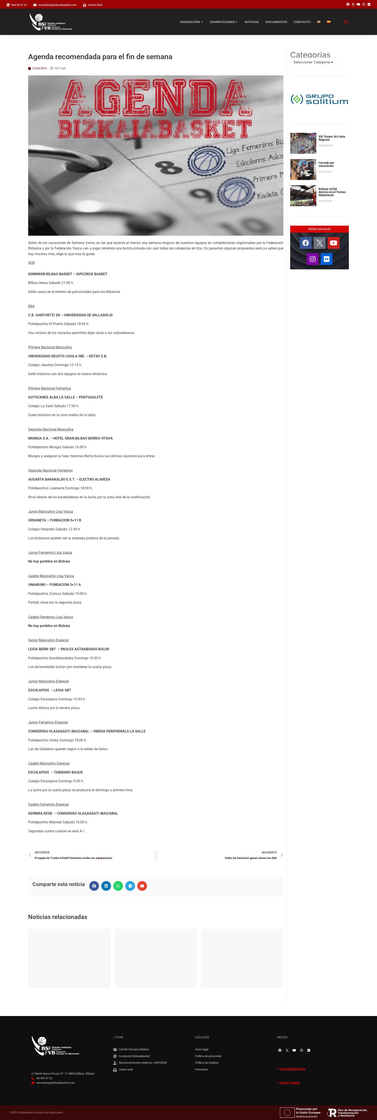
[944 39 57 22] (8, 5)
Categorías (310, 54)
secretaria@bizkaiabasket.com (57, 5)
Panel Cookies (290, 1083)
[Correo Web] (84, 5)
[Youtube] (333, 243)
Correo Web (95, 5)
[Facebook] (306, 243)
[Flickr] (326, 259)
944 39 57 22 (19, 5)
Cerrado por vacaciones (326, 164)
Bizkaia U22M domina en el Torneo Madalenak (332, 192)
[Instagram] (313, 259)
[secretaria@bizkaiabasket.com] (34, 5)
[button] (94, 886)
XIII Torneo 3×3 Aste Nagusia (332, 138)
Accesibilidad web (292, 1069)
